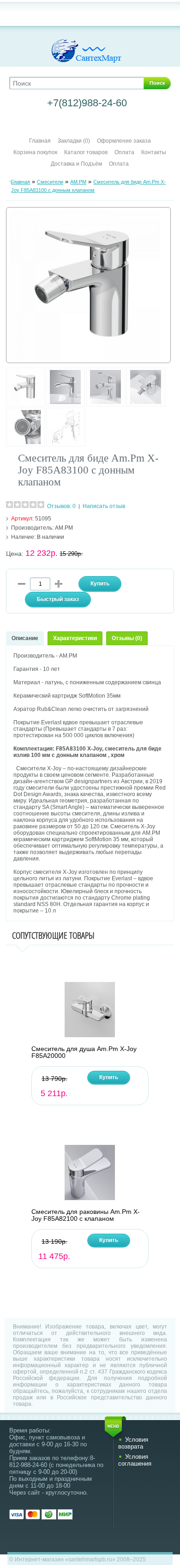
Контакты (153, 152)
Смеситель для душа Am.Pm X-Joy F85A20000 (84, 1052)
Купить (108, 1077)
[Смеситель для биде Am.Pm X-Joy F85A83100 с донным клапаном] (25, 404)
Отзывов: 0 (61, 506)
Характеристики (75, 638)
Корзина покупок (35, 152)
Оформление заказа (124, 141)
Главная (40, 141)
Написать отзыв (104, 506)
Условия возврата (133, 1443)
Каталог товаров (86, 152)
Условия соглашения (134, 1460)
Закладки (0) (74, 141)
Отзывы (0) (127, 638)
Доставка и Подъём (77, 164)
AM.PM (78, 182)
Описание (25, 638)
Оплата (124, 152)
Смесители (50, 182)
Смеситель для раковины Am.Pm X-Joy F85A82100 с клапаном (85, 1215)
